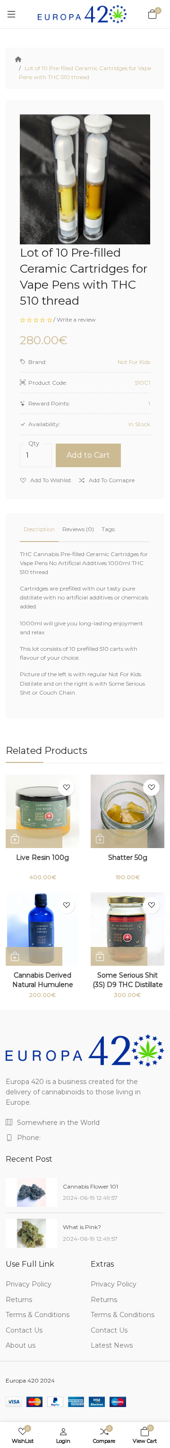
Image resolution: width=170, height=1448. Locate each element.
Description (39, 529)
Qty (33, 443)
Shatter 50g (127, 857)
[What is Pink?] (31, 1233)
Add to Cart (88, 455)
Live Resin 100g (42, 857)
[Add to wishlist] (66, 787)
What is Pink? (82, 1226)
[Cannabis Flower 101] (31, 1192)
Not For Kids (134, 361)
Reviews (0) (78, 529)
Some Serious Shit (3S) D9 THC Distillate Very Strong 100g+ (128, 984)
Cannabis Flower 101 (90, 1186)
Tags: (109, 529)
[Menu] (11, 14)
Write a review (76, 319)
